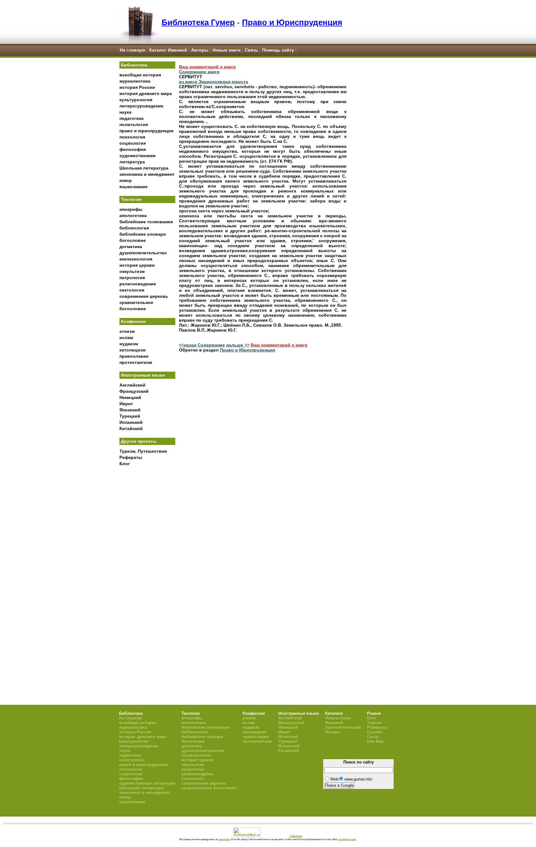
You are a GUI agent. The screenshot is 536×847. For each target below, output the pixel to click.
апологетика (133, 215)
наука (125, 112)
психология (132, 136)
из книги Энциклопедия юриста (213, 81)
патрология (132, 277)
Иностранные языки (143, 375)
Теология (131, 199)
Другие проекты (138, 441)
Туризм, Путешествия (143, 451)
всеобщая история (140, 74)
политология (133, 124)
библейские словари (142, 234)
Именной (334, 722)
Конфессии (133, 321)
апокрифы (130, 209)
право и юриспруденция (146, 130)
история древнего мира (145, 93)
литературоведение (141, 105)
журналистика (134, 81)
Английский (132, 385)
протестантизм (135, 362)
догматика (130, 246)
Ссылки (374, 732)
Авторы (199, 50)
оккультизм (132, 271)
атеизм (127, 331)
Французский (134, 391)
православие (134, 356)
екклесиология (135, 258)
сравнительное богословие (208, 788)
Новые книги (226, 50)
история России (137, 87)
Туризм (374, 722)
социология (132, 143)
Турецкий (129, 416)
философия (132, 149)
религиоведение (137, 283)
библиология (134, 227)
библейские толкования (146, 221)
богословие (132, 240)
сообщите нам (347, 839)
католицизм (132, 349)
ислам (126, 337)
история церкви (137, 265)
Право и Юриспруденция (292, 22)
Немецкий (130, 397)
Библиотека (134, 64)
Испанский (131, 422)
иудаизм (128, 343)
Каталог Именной (168, 50)
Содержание (211, 344)
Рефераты (130, 457)
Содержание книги (199, 71)
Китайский (131, 428)
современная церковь (143, 296)
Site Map (375, 741)
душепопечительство (143, 252)
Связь (251, 50)
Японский (130, 409)
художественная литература (147, 783)
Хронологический (343, 727)
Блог (124, 463)
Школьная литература (143, 167)
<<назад (187, 344)
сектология (131, 290)
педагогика (131, 118)
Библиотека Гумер (198, 22)
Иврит (126, 403)
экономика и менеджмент (147, 174)
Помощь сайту (278, 50)
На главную (132, 50)
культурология (135, 99)
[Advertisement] (147, 571)
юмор (125, 180)
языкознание (133, 186)
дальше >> (237, 344)
